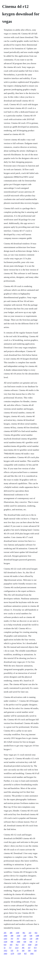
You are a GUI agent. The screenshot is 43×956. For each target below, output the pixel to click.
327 (29, 948)
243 (30, 933)
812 (17, 945)
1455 (5, 939)
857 (25, 953)
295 (5, 933)
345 (23, 950)
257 (23, 945)
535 (12, 950)
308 (12, 936)
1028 (29, 945)
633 (5, 945)
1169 (17, 933)
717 (10, 948)
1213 (16, 948)
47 (36, 942)
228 (25, 936)
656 (25, 942)
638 (31, 936)
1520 (5, 942)
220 (36, 945)
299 (37, 939)
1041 (32, 953)
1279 (12, 953)
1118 (19, 953)
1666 (18, 942)
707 (18, 939)
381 (23, 948)
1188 (37, 936)
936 (31, 942)
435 (11, 945)
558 (29, 950)
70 (17, 950)
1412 (5, 950)
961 (24, 933)
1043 (5, 953)
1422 (24, 939)
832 (36, 933)
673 (35, 948)
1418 (18, 936)
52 (4, 948)
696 (12, 942)
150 (31, 939)
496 (11, 933)
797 (12, 939)
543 (35, 950)
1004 (5, 936)
